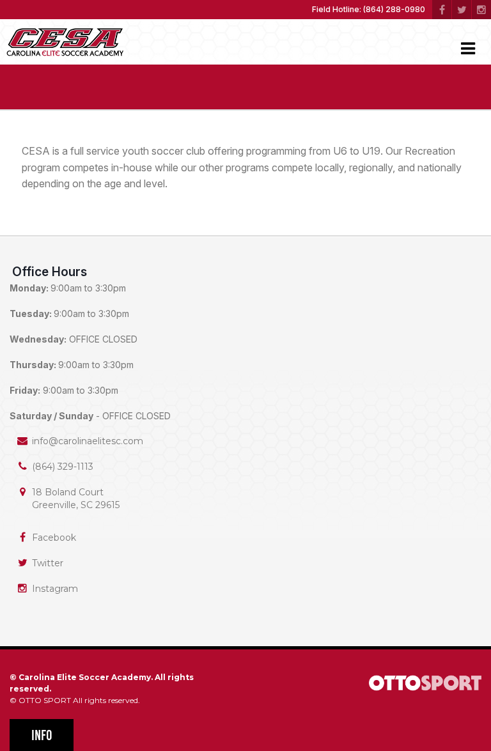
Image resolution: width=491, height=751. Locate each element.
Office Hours (49, 272)
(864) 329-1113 (62, 466)
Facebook (54, 537)
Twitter (47, 563)
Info (41, 735)
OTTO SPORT (45, 700)
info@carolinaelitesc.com (87, 441)
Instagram (55, 588)
